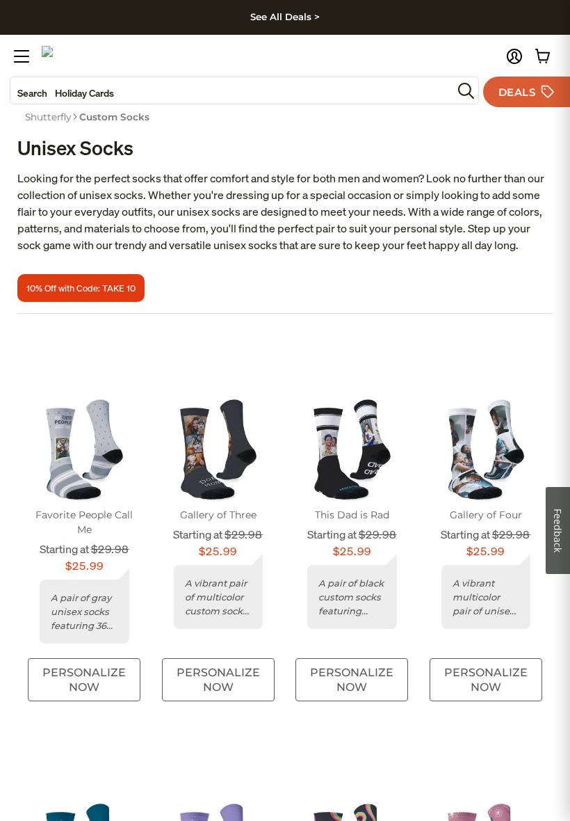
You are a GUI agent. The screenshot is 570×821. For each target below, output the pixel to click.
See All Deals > (285, 16)
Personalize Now (84, 680)
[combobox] (231, 90)
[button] (514, 56)
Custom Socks (114, 116)
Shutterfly (48, 116)
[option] (48, 117)
